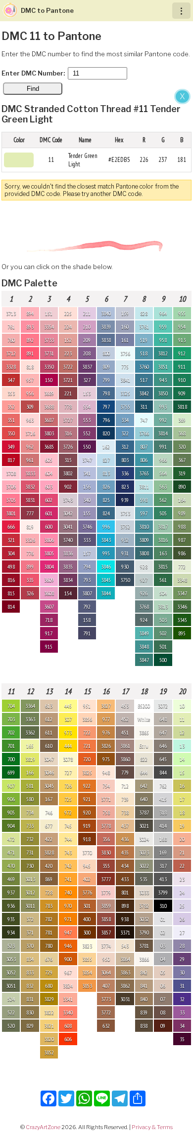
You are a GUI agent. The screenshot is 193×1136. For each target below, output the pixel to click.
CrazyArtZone (43, 1127)
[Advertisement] (96, 189)
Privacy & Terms (152, 1127)
